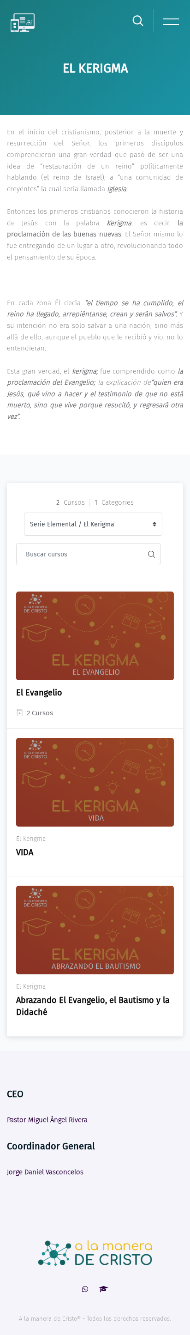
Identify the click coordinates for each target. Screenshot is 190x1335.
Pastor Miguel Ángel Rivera (47, 1120)
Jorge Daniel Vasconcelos (45, 1172)
